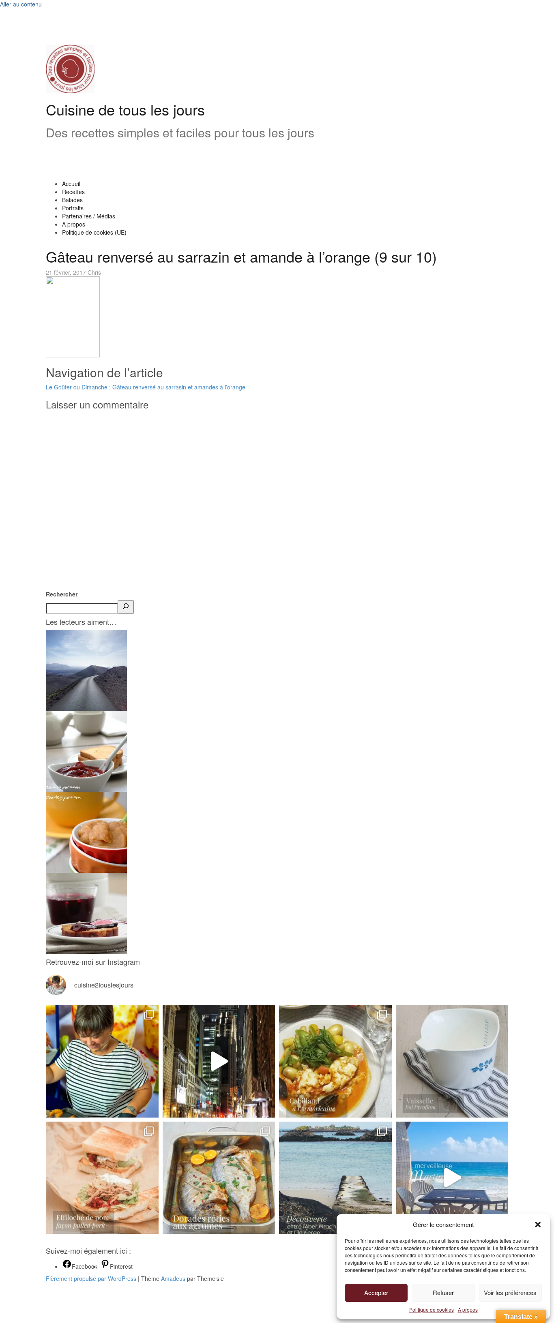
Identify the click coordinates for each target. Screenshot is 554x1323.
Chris (94, 272)
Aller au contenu (21, 4)
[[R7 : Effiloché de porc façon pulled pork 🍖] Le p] (102, 1178)
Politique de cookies (431, 1309)
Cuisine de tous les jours (125, 109)
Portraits (73, 208)
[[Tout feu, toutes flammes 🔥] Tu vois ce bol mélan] (452, 1061)
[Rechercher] (126, 607)
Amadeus (173, 1278)
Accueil (71, 184)
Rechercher (61, 594)
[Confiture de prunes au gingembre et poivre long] (86, 750)
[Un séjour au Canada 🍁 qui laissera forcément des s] (219, 1061)
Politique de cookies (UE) (94, 232)
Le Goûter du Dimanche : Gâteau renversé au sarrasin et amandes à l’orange (145, 387)
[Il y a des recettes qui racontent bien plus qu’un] (335, 1061)
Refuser (443, 1292)
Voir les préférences (510, 1292)
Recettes (73, 192)
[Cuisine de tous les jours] (70, 68)
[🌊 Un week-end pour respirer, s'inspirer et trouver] (335, 1178)
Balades (72, 200)
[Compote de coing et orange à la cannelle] (86, 831)
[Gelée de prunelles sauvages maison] (86, 912)
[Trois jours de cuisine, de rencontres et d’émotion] (102, 1061)
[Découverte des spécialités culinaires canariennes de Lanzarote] (86, 669)
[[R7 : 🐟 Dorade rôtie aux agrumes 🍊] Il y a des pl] (219, 1178)
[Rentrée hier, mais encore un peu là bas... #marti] (452, 1178)
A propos (468, 1309)
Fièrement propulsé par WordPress (91, 1278)
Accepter (376, 1292)
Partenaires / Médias (88, 216)
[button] (538, 1224)
